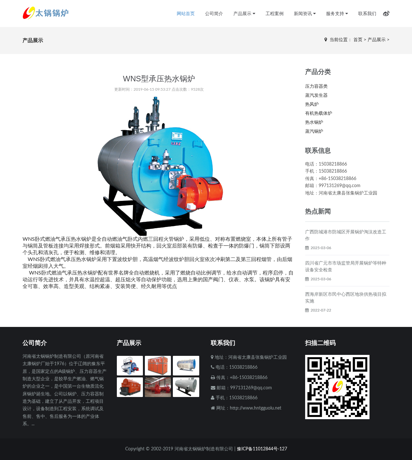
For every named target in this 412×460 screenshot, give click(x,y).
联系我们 (367, 13)
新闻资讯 (303, 13)
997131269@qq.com (251, 388)
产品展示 (243, 13)
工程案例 (275, 13)
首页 (357, 40)
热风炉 (312, 104)
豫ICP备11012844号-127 (262, 449)
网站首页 (186, 13)
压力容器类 (316, 86)
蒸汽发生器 (316, 95)
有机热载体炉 (318, 113)
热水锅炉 (314, 122)
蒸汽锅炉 (314, 131)
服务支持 (335, 13)
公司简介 (214, 13)
